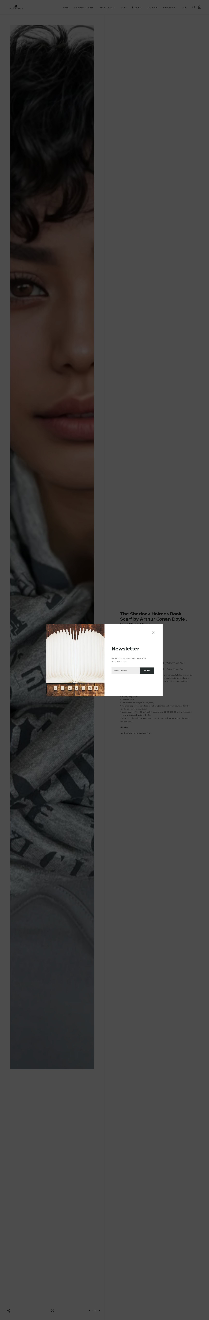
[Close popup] (153, 632)
